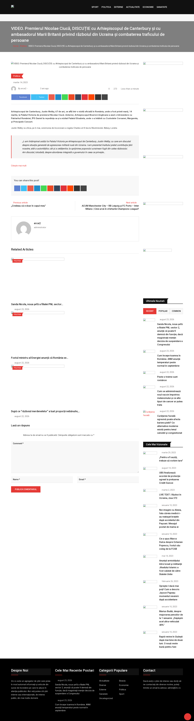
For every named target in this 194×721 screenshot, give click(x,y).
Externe (118, 7)
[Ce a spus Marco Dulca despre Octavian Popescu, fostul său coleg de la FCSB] (150, 538)
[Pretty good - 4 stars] (18, 435)
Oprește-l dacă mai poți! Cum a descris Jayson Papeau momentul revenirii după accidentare (169, 593)
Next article (131, 202)
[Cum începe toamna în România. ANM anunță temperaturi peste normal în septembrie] (149, 354)
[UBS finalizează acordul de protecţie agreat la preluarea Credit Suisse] (150, 472)
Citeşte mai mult (18, 165)
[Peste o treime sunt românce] (149, 376)
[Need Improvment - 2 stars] (13, 435)
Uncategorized (106, 698)
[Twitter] (24, 188)
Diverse (102, 685)
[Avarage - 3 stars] (16, 435)
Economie (148, 7)
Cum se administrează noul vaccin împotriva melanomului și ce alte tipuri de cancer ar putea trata (169, 398)
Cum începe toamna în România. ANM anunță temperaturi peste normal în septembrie (72, 707)
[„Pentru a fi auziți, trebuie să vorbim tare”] (150, 457)
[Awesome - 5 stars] (20, 435)
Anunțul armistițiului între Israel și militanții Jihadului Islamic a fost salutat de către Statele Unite (170, 567)
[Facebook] (17, 188)
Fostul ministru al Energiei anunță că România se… (39, 357)
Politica (106, 7)
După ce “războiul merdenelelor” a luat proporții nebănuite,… (45, 411)
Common (176, 311)
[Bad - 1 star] (11, 435)
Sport (95, 7)
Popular (163, 311)
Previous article (20, 202)
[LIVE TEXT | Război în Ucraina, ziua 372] (150, 494)
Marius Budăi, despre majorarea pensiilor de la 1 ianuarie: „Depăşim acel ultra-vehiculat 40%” (171, 618)
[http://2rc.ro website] (29, 88)
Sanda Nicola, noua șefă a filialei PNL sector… (37, 304)
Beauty (122, 681)
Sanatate (162, 7)
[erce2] (32, 88)
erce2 (37, 223)
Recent (150, 311)
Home (15, 46)
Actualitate (133, 7)
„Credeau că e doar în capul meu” (28, 205)
